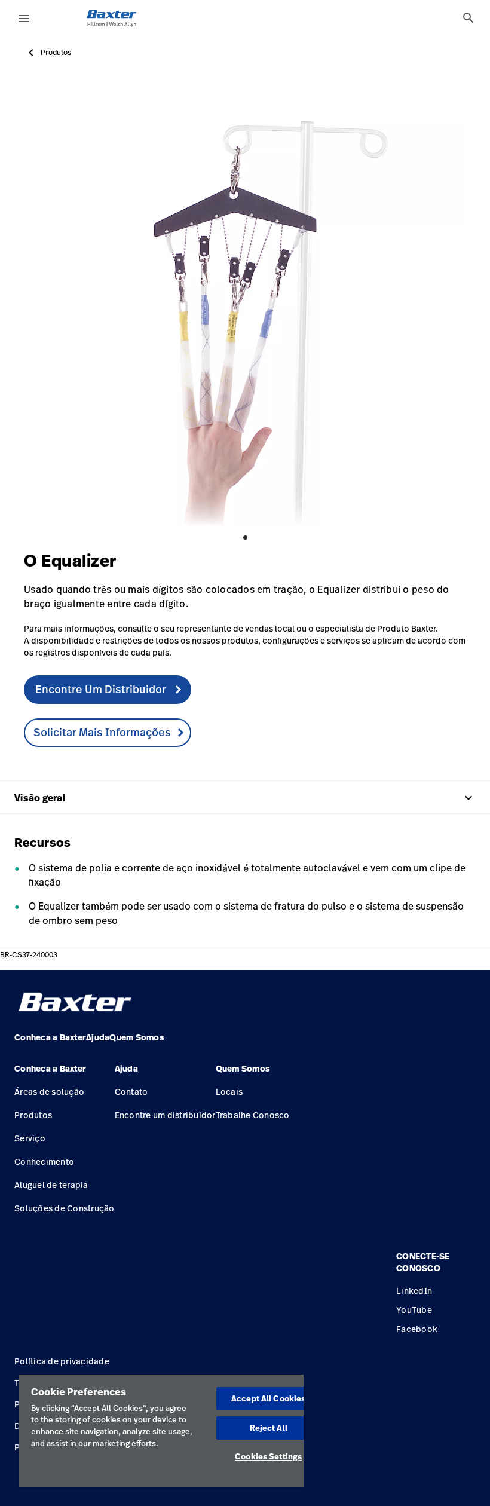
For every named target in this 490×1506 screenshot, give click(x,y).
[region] (161, 1431)
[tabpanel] (245, 305)
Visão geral (245, 798)
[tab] (468, 18)
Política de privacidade (61, 1361)
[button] (64, 1073)
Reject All (268, 1427)
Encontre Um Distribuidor (102, 689)
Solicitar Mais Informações (102, 732)
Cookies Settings (268, 1456)
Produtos (56, 52)
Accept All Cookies (268, 1398)
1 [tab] (245, 537)
